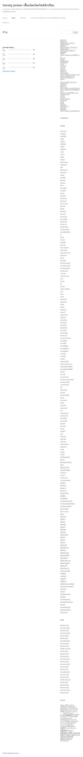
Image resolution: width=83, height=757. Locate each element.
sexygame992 (64, 385)
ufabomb (63, 436)
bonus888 (63, 188)
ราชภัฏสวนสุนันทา (66, 506)
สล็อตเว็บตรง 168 (65, 561)
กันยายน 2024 (64, 685)
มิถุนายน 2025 (64, 661)
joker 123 (63, 87)
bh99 (61, 185)
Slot (61, 387)
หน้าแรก (5, 18)
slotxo (62, 59)
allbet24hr (63, 172)
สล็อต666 (63, 524)
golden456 (63, 222)
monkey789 (64, 271)
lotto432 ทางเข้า (65, 263)
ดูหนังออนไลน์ (64, 467)
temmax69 (63, 421)
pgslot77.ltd (64, 315)
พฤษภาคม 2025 (65, 664)
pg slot (62, 68)
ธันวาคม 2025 (64, 646)
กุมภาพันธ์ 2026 (65, 641)
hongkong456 (64, 229)
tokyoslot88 (64, 73)
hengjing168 (64, 227)
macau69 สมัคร (65, 268)
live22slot (63, 260)
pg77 (61, 291)
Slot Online (63, 390)
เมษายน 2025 (64, 667)
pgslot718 (63, 310)
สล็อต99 (62, 537)
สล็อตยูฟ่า (63, 550)
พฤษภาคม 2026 (65, 633)
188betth (63, 149)
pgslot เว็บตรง (65, 99)
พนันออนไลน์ (64, 493)
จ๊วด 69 (62, 460)
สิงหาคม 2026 (64, 625)
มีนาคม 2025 (64, 669)
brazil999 (63, 190)
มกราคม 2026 (64, 643)
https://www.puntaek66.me (70, 111)
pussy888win (64, 351)
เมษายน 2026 (64, 636)
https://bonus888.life (67, 50)
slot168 (62, 392)
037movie (63, 131)
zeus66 (62, 452)
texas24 (62, 423)
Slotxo (62, 398)
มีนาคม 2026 (64, 638)
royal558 (63, 356)
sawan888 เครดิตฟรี (66, 366)
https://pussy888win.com (69, 93)
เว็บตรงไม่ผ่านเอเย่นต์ (66, 586)
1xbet (62, 64)
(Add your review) (9, 71)
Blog (13, 18)
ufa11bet (63, 426)
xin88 (62, 449)
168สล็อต (63, 144)
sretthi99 (63, 405)
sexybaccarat (65, 94)
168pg (62, 139)
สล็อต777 (63, 72)
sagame (63, 85)
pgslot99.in (63, 320)
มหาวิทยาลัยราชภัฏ (66, 501)
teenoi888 (63, 418)
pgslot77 (63, 312)
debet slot (63, 198)
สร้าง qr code (64, 511)
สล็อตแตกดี (63, 566)
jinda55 (70, 710)
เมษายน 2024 (64, 692)
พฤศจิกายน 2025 (65, 649)
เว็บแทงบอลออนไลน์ (66, 602)
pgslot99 (63, 317)
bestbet (62, 183)
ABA (61, 167)
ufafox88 (63, 439)
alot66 (62, 175)
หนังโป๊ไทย (63, 62)
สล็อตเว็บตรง (64, 44)
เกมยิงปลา (63, 576)
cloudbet (63, 196)
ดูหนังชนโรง (64, 106)
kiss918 (62, 67)
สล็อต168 (63, 41)
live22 (62, 102)
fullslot (62, 209)
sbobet (62, 372)
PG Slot (62, 286)
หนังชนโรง (64, 84)
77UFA (62, 154)
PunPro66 (63, 330)
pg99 (61, 294)
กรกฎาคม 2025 (65, 659)
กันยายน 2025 (64, 654)
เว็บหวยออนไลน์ (65, 599)
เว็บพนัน (62, 592)
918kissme (63, 165)
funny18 (63, 65)
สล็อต (62, 514)
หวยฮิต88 (63, 573)
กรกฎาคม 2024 (65, 690)
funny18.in (63, 216)
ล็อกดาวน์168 (64, 509)
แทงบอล (62, 605)
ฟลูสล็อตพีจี (63, 498)
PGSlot (62, 307)
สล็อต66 (63, 46)
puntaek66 (63, 341)
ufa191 (62, 429)
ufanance (63, 441)
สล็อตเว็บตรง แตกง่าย (67, 43)
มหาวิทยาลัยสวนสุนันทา (67, 504)
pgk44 (62, 304)
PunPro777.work (65, 338)
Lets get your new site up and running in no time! (48, 18)
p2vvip (62, 281)
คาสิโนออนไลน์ (65, 457)
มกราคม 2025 (64, 674)
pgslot (62, 79)
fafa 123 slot (64, 203)
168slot (62, 141)
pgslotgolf (63, 325)
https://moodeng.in (67, 78)
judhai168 (63, 255)
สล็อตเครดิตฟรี (64, 555)
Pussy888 (63, 343)
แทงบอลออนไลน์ (65, 607)
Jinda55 (62, 240)
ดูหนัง (62, 103)
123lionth (63, 134)
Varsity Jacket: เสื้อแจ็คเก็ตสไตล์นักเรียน (28, 5)
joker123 (63, 40)
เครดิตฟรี (63, 579)
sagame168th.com (66, 364)
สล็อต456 (63, 109)
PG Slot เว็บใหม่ (65, 289)
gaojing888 (63, 219)
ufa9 (61, 434)
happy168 (63, 224)
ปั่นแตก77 (63, 488)
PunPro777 (63, 335)
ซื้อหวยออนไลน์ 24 (66, 462)
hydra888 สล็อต (65, 232)
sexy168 (62, 374)
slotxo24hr (63, 400)
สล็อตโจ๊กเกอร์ (64, 568)
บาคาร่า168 (63, 478)
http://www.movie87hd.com (70, 88)
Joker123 (63, 245)
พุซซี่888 (62, 496)
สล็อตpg (62, 540)
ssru (61, 410)
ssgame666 (63, 408)
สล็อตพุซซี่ (63, 545)
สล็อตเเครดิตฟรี (65, 563)
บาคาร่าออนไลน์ (65, 480)
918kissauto (64, 162)
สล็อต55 (62, 519)
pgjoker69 (63, 302)
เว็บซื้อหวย (63, 581)
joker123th (63, 250)
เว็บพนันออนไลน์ (65, 594)
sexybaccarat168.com (67, 379)
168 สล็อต (63, 136)
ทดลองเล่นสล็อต (65, 470)
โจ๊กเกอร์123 (64, 612)
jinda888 (63, 242)
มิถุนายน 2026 (64, 630)
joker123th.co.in (65, 253)
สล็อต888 (63, 52)
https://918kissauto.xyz (68, 82)
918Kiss (62, 159)
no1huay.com (64, 276)
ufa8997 (62, 431)
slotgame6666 (64, 395)
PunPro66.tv (64, 333)
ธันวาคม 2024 (64, 677)
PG (61, 284)
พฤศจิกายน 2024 (65, 680)
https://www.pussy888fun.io (70, 55)
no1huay (63, 273)
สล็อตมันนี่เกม (64, 548)
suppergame (64, 413)
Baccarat (63, 180)
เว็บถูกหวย (63, 589)
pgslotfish (63, 322)
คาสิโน (62, 454)
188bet (62, 146)
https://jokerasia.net (67, 76)
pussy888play (64, 348)
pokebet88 (63, 328)
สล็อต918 (63, 532)
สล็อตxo (62, 542)
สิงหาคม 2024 (64, 687)
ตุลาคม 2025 (64, 651)
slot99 (62, 53)
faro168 (63, 108)
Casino (62, 193)
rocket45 (63, 354)
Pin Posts (6, 23)
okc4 (61, 278)
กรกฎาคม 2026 (65, 628)
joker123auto (64, 247)
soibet (62, 403)
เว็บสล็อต (63, 597)
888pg (62, 157)
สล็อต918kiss (64, 535)
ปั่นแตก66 (63, 485)
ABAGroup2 (64, 170)
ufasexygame (64, 444)
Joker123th (71, 711)
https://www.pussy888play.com (70, 90)
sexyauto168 (64, 377)
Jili (60, 234)
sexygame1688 (65, 382)
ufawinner (63, 447)
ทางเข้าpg (63, 473)
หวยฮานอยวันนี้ (65, 571)
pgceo (62, 297)
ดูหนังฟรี (63, 105)
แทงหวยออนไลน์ (65, 610)
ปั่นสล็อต (62, 483)
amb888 (62, 178)
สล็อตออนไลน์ (64, 553)
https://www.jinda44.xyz (69, 47)
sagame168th (64, 361)
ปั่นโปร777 (63, 491)
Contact (23, 18)
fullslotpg (63, 100)
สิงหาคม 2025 (64, 656)
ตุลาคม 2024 (64, 682)
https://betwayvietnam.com (70, 75)
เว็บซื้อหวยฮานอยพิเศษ (67, 584)
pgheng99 (63, 299)
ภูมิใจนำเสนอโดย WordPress (11, 753)
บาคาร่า (63, 58)
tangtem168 (64, 416)
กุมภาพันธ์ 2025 (65, 672)
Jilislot (62, 237)
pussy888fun (64, 346)
